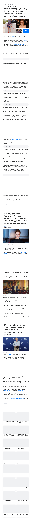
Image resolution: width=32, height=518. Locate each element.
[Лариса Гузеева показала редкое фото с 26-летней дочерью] (22, 445)
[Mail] (2, 1)
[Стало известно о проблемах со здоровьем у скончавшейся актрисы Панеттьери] (9, 418)
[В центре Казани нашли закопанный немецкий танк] (9, 497)
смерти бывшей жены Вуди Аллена (17, 398)
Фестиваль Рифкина (7, 390)
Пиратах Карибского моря (19, 44)
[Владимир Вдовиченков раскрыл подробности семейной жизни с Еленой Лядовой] (9, 432)
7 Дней (12, 4)
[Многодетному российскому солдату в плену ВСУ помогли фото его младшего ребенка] (9, 458)
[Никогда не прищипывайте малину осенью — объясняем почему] (9, 511)
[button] (9, 26)
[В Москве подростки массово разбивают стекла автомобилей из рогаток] (22, 432)
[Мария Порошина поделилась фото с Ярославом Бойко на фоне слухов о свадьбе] (9, 471)
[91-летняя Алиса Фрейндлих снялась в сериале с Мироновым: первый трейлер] (22, 458)
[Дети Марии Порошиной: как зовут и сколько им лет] (9, 445)
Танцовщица (25, 40)
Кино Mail (12, 211)
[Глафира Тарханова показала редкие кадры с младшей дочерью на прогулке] (9, 484)
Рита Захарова (8, 334)
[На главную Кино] (4, 1)
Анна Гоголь (8, 226)
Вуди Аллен (9, 354)
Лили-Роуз (13, 36)
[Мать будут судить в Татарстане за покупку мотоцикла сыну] (22, 497)
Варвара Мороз (8, 254)
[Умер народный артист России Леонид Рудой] (22, 418)
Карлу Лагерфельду (16, 139)
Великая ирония (20, 390)
